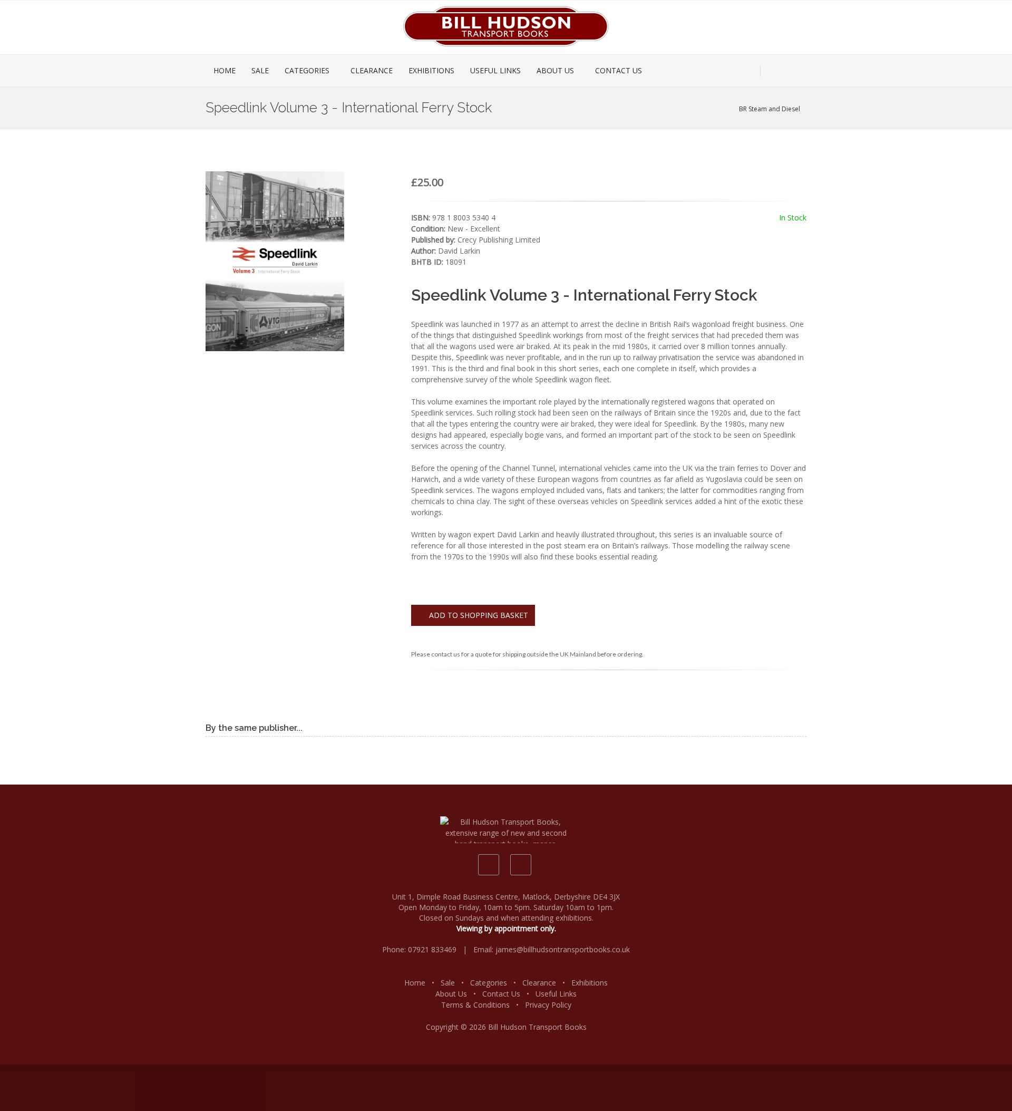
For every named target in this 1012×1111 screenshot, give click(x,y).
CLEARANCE (372, 70)
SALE (260, 70)
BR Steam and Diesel (770, 108)
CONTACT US (618, 70)
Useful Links (556, 994)
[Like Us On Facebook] (488, 864)
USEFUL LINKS (495, 70)
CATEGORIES (307, 70)
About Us (451, 994)
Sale (448, 983)
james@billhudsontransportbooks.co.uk (562, 949)
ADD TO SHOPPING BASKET (477, 615)
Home (414, 983)
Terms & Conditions (475, 1005)
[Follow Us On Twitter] (520, 864)
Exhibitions (589, 983)
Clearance (539, 983)
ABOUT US (555, 70)
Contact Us (501, 994)
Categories (488, 983)
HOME (224, 70)
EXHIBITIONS (431, 70)
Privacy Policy (548, 1005)
